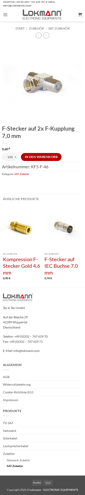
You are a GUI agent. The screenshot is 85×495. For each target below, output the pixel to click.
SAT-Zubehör (59, 28)
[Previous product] (46, 35)
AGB (6, 377)
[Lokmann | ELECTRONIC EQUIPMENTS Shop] (42, 14)
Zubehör (36, 28)
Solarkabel (10, 438)
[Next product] (39, 35)
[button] (5, 14)
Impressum (10, 400)
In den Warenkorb (41, 157)
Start (20, 28)
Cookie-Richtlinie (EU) (18, 392)
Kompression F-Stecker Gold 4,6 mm (21, 265)
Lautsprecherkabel (15, 446)
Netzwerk (9, 430)
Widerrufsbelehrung (17, 384)
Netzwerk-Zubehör (18, 460)
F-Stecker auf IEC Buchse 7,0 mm (61, 265)
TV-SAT (8, 423)
